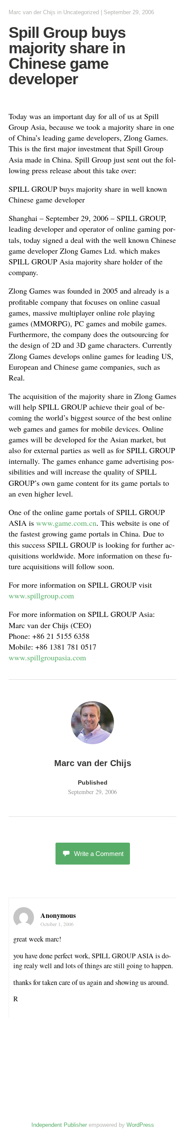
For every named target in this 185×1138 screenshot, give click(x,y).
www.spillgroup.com (41, 595)
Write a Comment (98, 853)
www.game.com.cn (66, 523)
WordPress (140, 1125)
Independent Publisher (59, 1125)
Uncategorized (81, 12)
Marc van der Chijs (32, 12)
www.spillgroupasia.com (47, 657)
